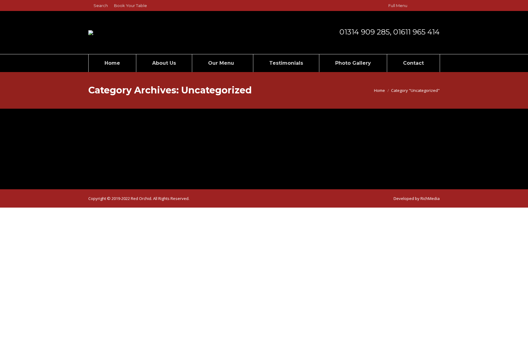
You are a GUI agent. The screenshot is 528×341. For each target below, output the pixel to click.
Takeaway (111, 143)
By (144, 155)
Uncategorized (109, 155)
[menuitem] (130, 6)
